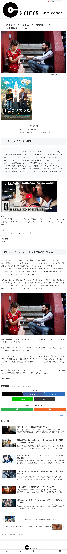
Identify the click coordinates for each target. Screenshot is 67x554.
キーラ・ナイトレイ (16, 386)
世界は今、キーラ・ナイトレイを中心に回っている (34, 132)
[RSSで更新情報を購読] (50, 409)
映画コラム (6, 386)
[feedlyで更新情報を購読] (17, 409)
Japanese (52, 1)
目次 (31, 126)
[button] (44, 399)
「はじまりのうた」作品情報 (27, 129)
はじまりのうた (27, 386)
